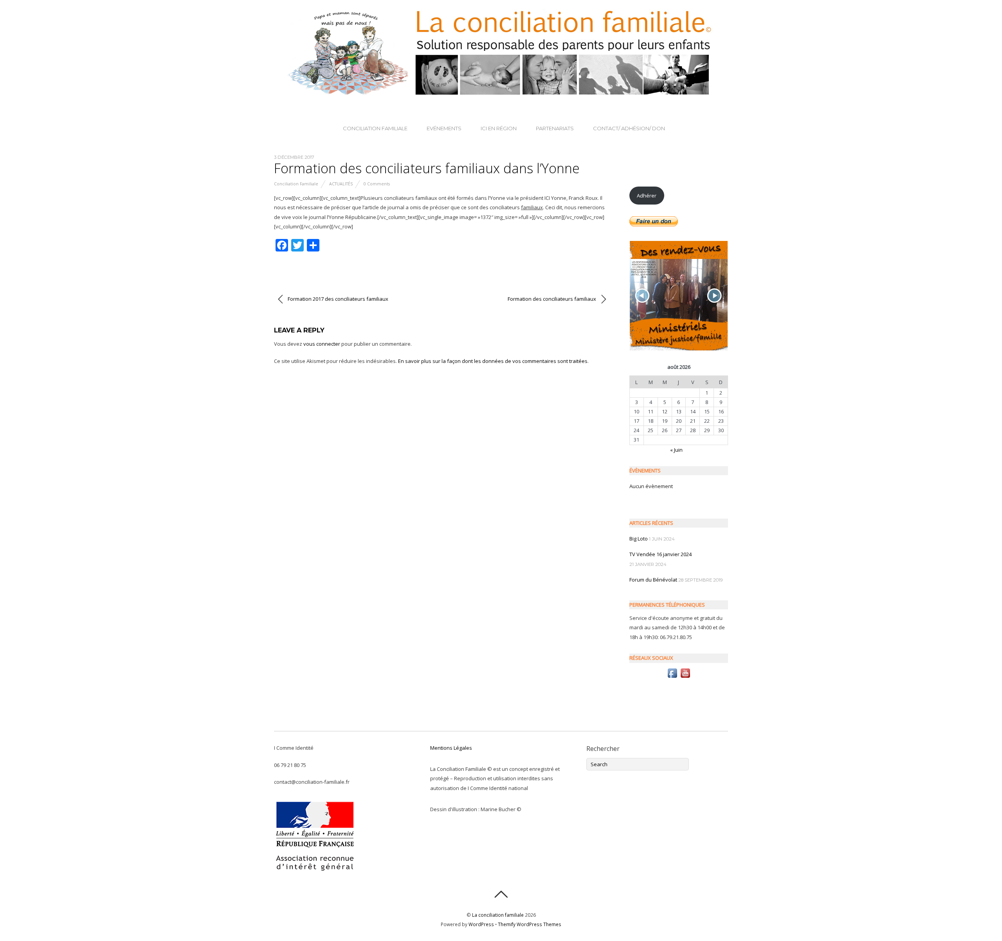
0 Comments (377, 184)
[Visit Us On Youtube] (685, 677)
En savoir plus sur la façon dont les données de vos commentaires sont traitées (493, 361)
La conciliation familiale (498, 915)
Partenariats (555, 128)
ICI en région (499, 128)
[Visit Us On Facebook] (672, 677)
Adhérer (646, 195)
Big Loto (638, 538)
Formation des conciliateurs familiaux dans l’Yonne (427, 168)
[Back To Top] (501, 894)
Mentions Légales (451, 747)
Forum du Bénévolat (653, 579)
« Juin (676, 449)
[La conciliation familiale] (501, 91)
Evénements (444, 128)
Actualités (341, 184)
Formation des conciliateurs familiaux (552, 298)
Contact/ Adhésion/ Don (629, 128)
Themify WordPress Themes (529, 924)
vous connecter (321, 343)
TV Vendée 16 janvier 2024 (660, 554)
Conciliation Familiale (375, 128)
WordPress (481, 924)
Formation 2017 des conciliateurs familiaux (337, 298)
